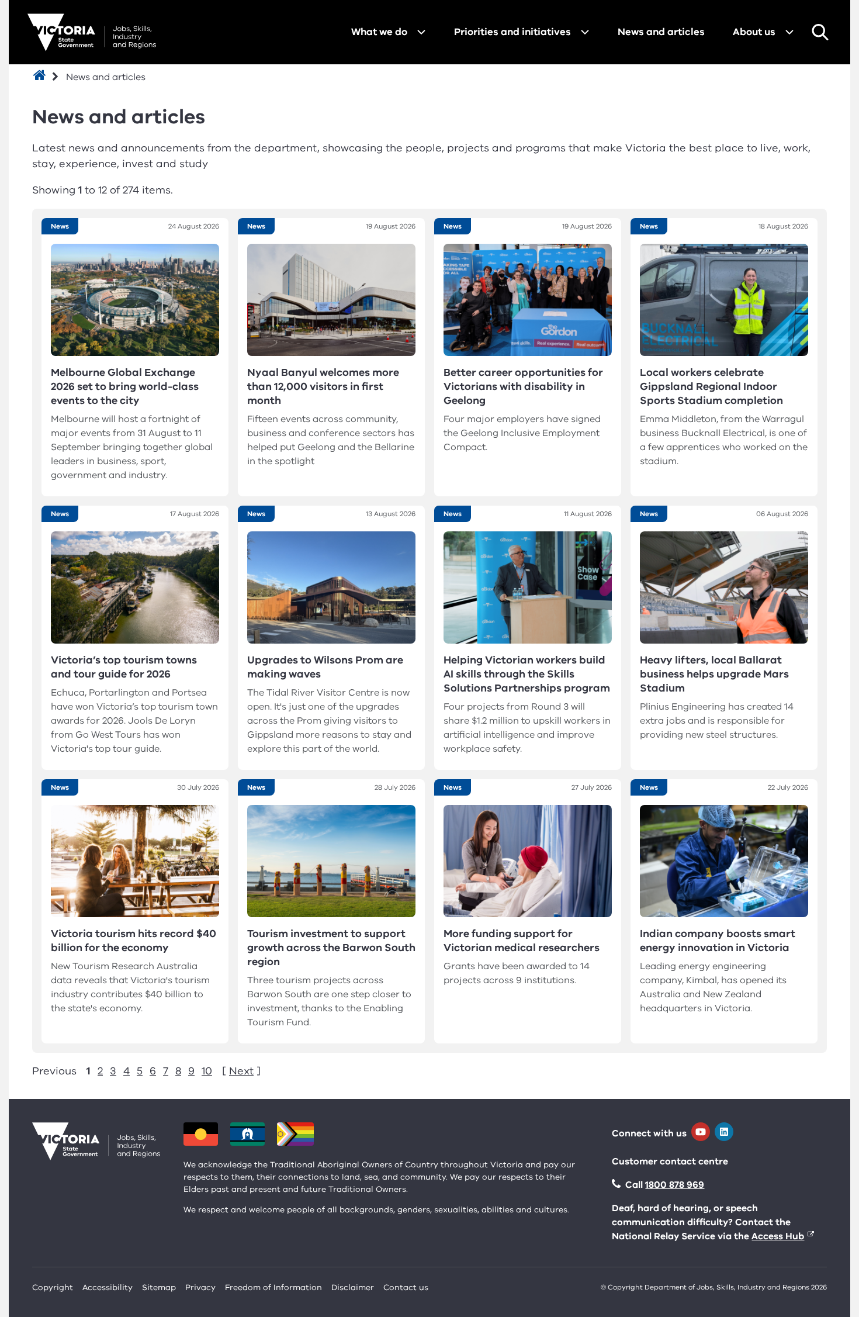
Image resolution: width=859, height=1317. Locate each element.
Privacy (200, 1287)
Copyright (52, 1287)
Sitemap (159, 1287)
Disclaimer (352, 1287)
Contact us (405, 1287)
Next (241, 1071)
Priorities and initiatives (512, 32)
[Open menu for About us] (789, 32)
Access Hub (777, 1236)
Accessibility (107, 1287)
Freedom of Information (273, 1287)
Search (820, 32)
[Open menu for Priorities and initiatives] (585, 32)
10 (207, 1071)
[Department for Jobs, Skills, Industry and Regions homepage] (91, 32)
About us (754, 32)
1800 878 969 (674, 1184)
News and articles (661, 32)
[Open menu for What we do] (421, 32)
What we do (379, 32)
